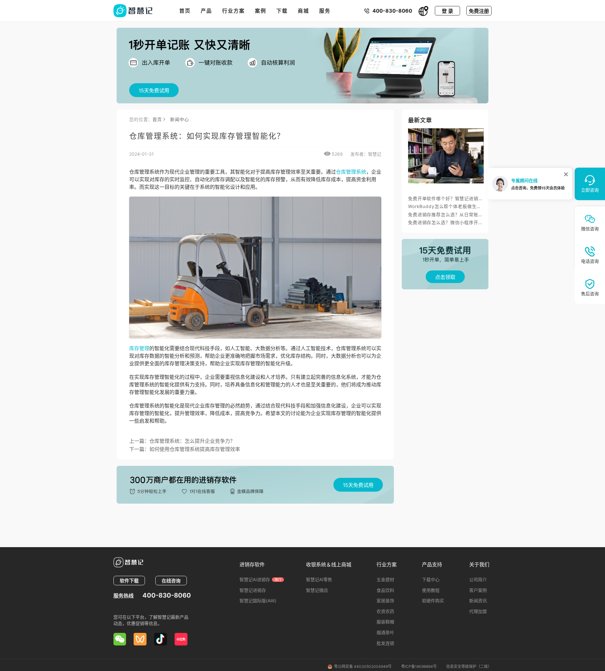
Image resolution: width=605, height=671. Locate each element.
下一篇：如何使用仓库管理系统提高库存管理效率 (184, 449)
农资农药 (385, 611)
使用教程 (431, 590)
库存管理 (139, 348)
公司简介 (478, 579)
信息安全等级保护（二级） (469, 666)
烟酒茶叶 (385, 632)
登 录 (447, 11)
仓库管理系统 (351, 172)
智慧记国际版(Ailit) (257, 600)
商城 (303, 11)
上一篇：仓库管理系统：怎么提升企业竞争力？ (182, 441)
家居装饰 (385, 600)
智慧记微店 (317, 590)
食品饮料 (385, 590)
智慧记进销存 (252, 590)
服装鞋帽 (385, 621)
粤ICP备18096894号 (419, 666)
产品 (206, 11)
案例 (260, 11)
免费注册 (479, 11)
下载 (282, 11)
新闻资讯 (478, 600)
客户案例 (478, 590)
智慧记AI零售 (319, 579)
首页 (185, 11)
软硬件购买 (433, 600)
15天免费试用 (154, 90)
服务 (325, 11)
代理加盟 (478, 611)
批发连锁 (385, 643)
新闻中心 (179, 119)
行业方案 (233, 11)
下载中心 (431, 579)
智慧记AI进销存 (260, 579)
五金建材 (385, 579)
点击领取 (445, 277)
